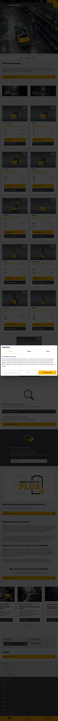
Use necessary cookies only (10, 372)
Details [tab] (29, 351)
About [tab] (48, 351)
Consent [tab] (10, 351)
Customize (28, 372)
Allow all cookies (47, 372)
